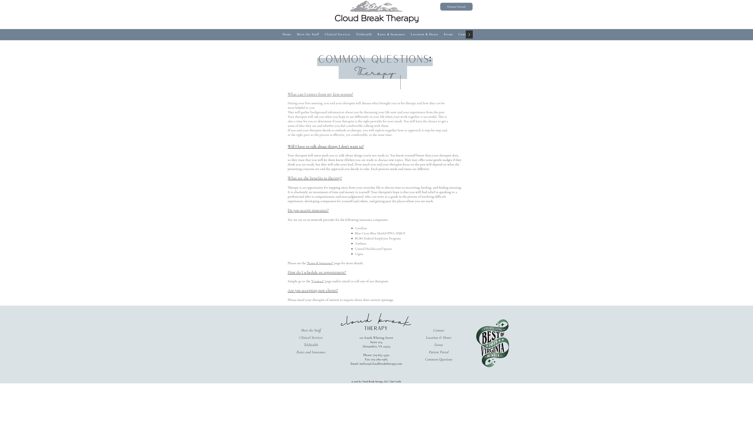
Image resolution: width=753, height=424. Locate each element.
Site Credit (395, 381)
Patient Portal (439, 352)
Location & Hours (438, 337)
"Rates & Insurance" (320, 263)
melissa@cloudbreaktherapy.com (380, 364)
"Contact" (317, 281)
